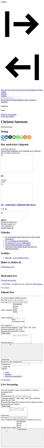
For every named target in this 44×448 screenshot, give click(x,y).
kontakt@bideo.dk (7, 228)
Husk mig (6, 366)
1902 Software (38, 284)
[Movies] (17, 308)
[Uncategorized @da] (18, 321)
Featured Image (6, 327)
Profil (7, 372)
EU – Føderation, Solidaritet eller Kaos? (18, 205)
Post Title (4, 300)
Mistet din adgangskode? (13, 376)
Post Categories (6, 325)
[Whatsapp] (18, 137)
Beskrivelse (5, 415)
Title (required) (6, 396)
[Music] (15, 312)
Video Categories (6, 310)
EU (2, 176)
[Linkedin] (6, 137)
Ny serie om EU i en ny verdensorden (18, 243)
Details (3, 394)
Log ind (4, 368)
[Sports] (17, 310)
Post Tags (4, 302)
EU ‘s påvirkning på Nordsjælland (16, 241)
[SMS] (21, 137)
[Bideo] (4, 2)
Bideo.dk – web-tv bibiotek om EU (17, 258)
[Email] (14, 137)
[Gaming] (17, 306)
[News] (18, 320)
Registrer (8, 374)
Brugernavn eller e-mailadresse (11, 362)
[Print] (25, 137)
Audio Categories (7, 318)
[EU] (17, 172)
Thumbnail (4, 398)
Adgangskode (5, 364)
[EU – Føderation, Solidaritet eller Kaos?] (17, 200)
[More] (29, 137)
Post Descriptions (7, 343)
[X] (10, 137)
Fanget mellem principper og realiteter (18, 245)
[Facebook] (3, 137)
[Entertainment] (17, 304)
